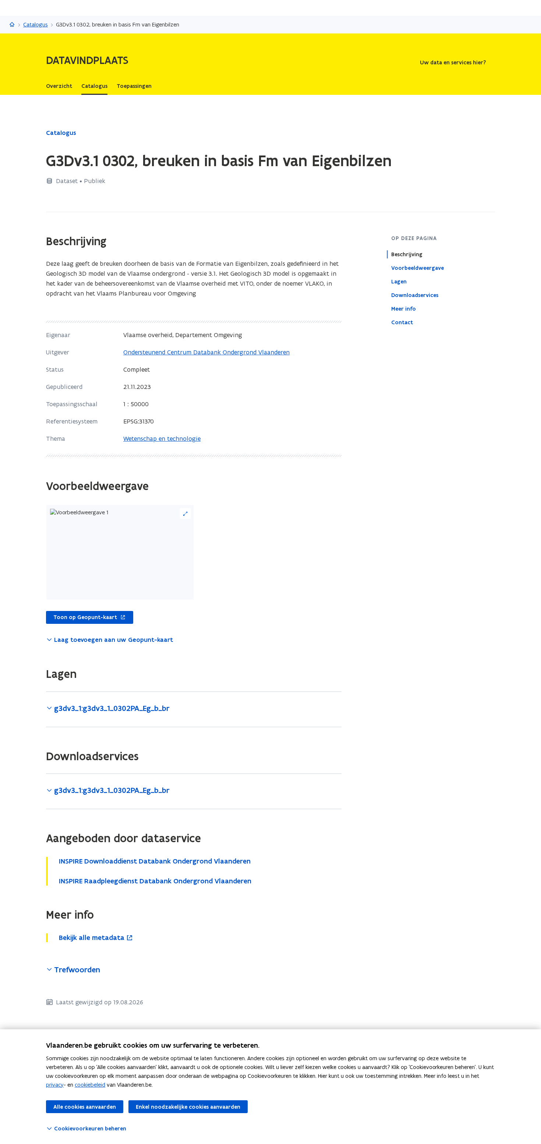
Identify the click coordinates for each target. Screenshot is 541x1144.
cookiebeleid (90, 1084)
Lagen (399, 281)
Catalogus (35, 24)
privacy (55, 1084)
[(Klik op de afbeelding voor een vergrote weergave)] (120, 552)
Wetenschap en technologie (162, 439)
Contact (402, 322)
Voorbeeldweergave (417, 268)
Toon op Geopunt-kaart (81, 617)
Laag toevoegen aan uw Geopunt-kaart (113, 640)
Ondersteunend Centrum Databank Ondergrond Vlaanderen (206, 352)
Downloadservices (414, 295)
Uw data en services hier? (453, 62)
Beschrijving (406, 254)
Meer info (403, 308)
